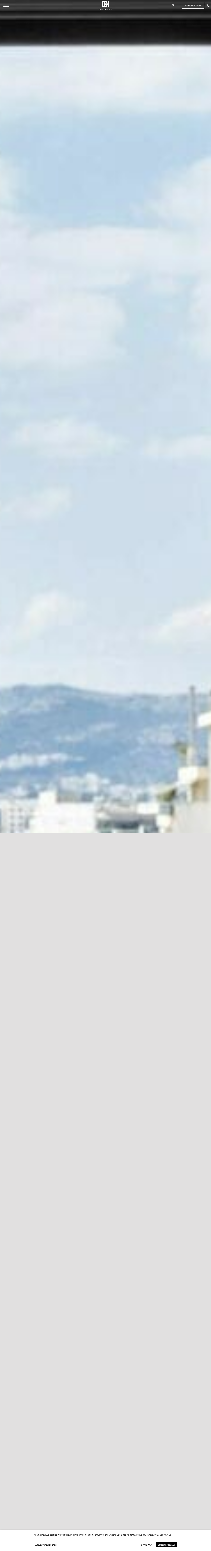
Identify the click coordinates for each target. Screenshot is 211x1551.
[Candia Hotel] (105, 5)
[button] (6, 5)
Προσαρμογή (146, 1544)
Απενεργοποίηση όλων (46, 1545)
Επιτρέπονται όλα (166, 1545)
